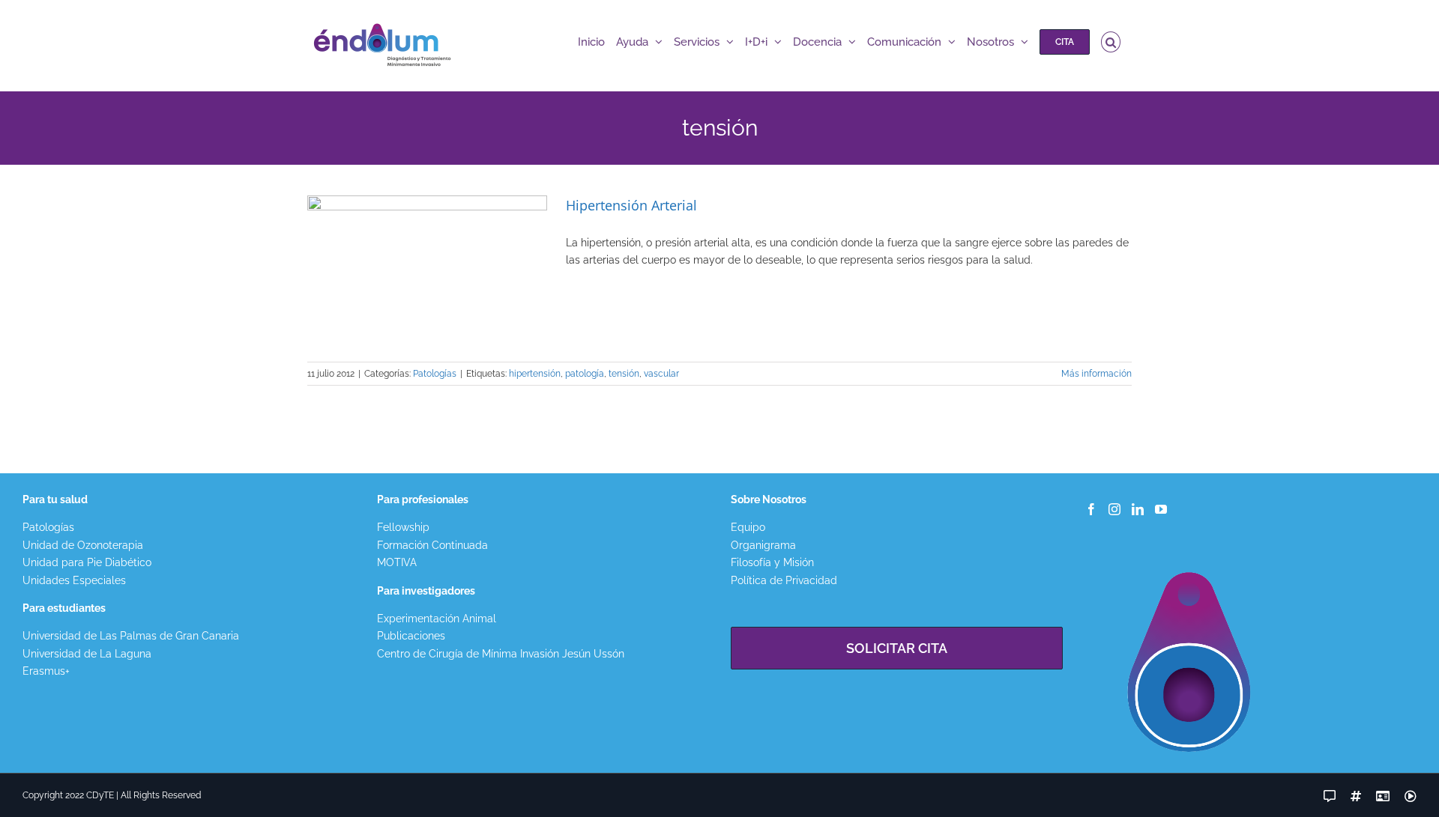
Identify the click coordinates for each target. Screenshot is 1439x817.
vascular (661, 373)
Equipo (748, 527)
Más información (1096, 373)
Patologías (434, 373)
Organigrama (763, 545)
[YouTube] (1161, 509)
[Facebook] (1091, 509)
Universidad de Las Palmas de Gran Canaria (130, 636)
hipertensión (535, 373)
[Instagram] (1114, 509)
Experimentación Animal (436, 619)
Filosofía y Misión (772, 562)
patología (584, 373)
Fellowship (403, 527)
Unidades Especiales (74, 580)
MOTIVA (397, 562)
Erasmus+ (46, 671)
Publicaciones (411, 636)
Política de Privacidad (784, 580)
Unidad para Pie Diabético (86, 562)
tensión (624, 373)
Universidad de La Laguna (86, 654)
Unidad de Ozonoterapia (82, 545)
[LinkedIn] (1138, 509)
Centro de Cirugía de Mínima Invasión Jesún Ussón (500, 654)
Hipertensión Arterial (631, 205)
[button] (1111, 42)
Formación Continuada (432, 545)
